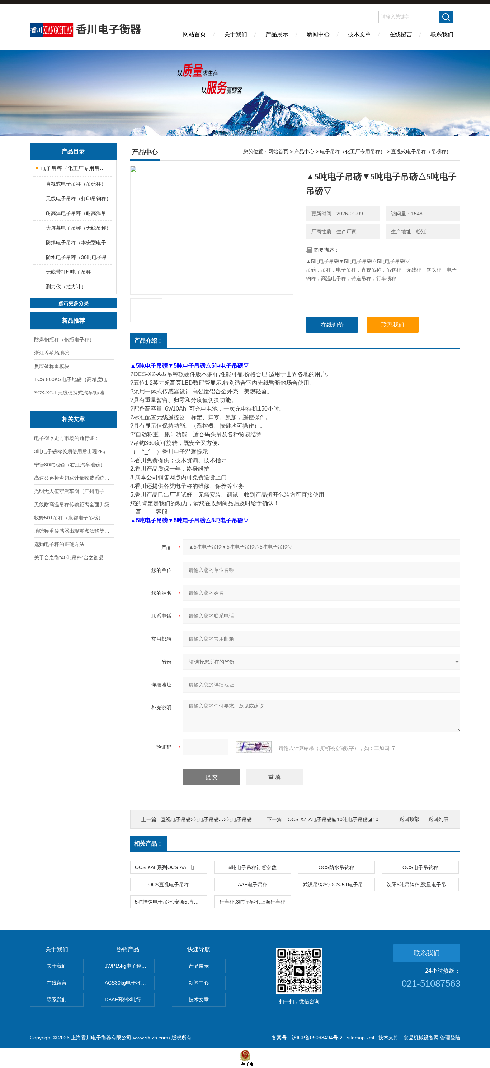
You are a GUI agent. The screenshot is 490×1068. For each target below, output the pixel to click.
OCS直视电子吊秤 (168, 884)
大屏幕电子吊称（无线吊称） (78, 228)
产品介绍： (148, 340)
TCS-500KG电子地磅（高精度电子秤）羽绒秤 (73, 379)
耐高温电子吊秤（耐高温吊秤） (79, 213)
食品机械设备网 (421, 1037)
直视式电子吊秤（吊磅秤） (76, 184)
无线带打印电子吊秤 (68, 272)
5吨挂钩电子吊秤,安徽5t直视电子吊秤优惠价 (171, 902)
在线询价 (332, 325)
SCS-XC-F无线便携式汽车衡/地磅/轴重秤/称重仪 (73, 393)
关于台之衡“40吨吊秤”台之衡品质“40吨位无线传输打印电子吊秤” (73, 557)
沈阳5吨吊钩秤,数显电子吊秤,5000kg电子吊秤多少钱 (422, 884)
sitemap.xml (360, 1037)
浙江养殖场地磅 (51, 353)
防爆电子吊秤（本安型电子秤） (79, 242)
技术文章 (359, 34)
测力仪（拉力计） (66, 286)
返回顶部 (409, 819)
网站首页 (194, 34)
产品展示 (276, 34)
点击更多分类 (73, 303)
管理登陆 (450, 1037)
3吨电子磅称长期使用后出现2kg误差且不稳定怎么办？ (73, 451)
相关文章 (73, 419)
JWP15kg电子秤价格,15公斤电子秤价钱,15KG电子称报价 (130, 966)
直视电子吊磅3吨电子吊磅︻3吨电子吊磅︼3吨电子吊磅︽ (225, 819)
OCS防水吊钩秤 (336, 867)
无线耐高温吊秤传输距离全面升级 (71, 504)
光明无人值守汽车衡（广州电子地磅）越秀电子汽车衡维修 (73, 491)
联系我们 (441, 34)
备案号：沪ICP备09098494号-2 (307, 1037)
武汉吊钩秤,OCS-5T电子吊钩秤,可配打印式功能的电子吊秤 (338, 884)
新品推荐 (73, 320)
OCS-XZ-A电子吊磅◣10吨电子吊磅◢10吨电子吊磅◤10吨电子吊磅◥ (366, 819)
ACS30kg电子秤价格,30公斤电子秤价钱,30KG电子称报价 (130, 983)
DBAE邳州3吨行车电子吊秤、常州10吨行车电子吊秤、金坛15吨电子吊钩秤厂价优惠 (130, 999)
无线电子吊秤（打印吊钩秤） (78, 198)
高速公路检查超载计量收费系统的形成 (73, 478)
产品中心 (304, 151)
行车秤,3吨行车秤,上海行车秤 (253, 902)
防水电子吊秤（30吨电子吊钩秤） (79, 257)
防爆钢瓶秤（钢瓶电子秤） (64, 340)
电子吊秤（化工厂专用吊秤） (74, 168)
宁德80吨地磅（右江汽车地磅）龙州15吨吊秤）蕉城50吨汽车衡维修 (73, 465)
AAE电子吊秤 (253, 884)
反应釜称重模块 (51, 366)
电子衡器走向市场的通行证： (66, 438)
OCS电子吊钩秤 (420, 867)
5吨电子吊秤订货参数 (252, 867)
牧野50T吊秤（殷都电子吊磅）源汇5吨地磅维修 (73, 518)
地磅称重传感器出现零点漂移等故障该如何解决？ (73, 531)
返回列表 (438, 819)
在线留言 (400, 34)
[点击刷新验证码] (254, 747)
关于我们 (235, 34)
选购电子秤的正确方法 (59, 544)
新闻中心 (318, 34)
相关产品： (148, 843)
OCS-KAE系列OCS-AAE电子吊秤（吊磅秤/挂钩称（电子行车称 (171, 867)
